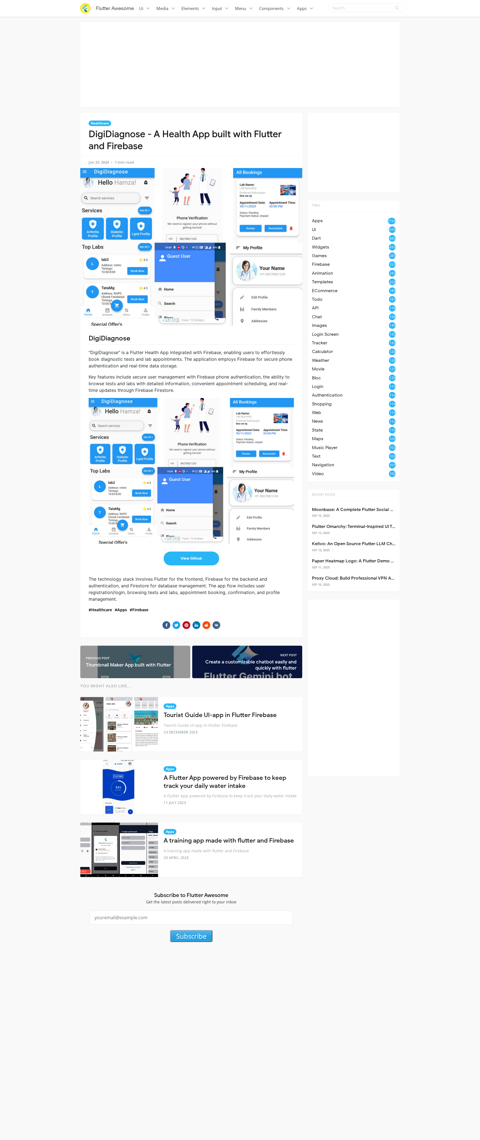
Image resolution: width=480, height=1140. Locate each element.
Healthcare (100, 123)
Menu (240, 8)
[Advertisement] (240, 64)
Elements (190, 8)
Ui (141, 8)
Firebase (140, 609)
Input (217, 8)
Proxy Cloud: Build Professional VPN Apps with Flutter (367, 578)
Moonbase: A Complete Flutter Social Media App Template (372, 509)
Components (271, 8)
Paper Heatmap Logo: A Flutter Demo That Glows (363, 561)
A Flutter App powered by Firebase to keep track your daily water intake (225, 782)
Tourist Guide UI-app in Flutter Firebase (220, 715)
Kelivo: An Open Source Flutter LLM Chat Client (361, 544)
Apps (302, 8)
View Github (191, 558)
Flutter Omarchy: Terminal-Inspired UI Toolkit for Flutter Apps (375, 526)
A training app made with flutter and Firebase (229, 840)
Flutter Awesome (115, 8)
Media (162, 8)
